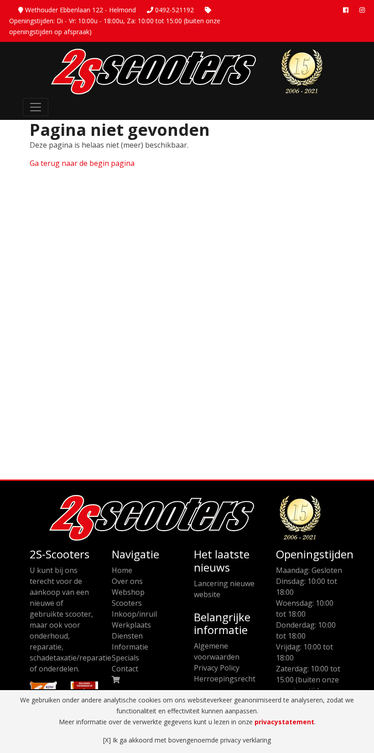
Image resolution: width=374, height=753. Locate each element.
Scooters (127, 603)
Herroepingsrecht (224, 679)
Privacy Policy (216, 668)
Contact (125, 669)
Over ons (127, 581)
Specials (125, 658)
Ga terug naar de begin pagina (82, 163)
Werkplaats (131, 625)
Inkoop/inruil (134, 614)
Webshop (128, 592)
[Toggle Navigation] (35, 107)
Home (122, 570)
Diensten (127, 636)
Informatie (130, 647)
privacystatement (284, 721)
